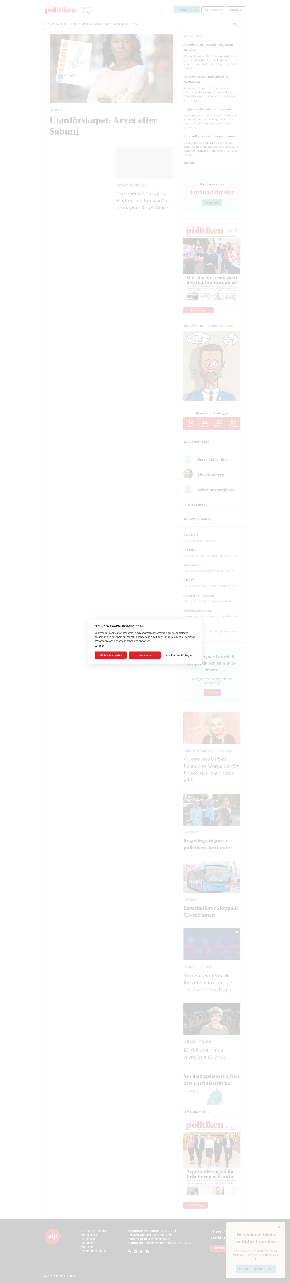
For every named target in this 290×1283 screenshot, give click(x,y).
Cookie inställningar (179, 655)
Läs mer (99, 645)
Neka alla (145, 655)
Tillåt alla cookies (111, 655)
